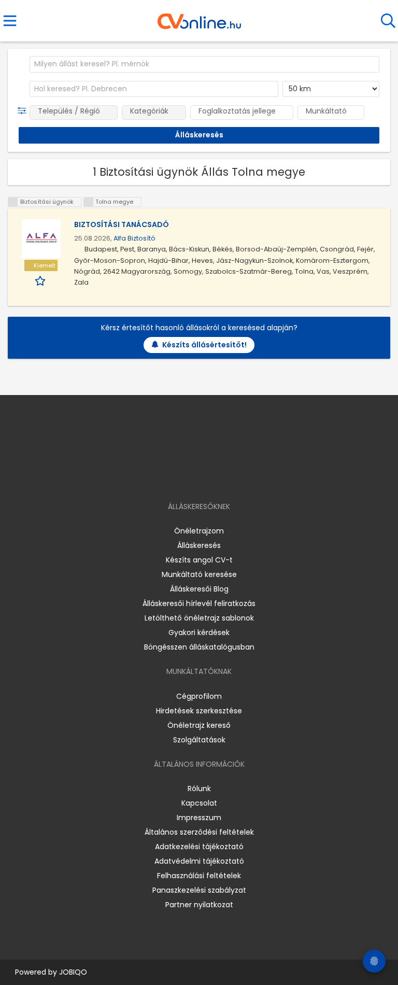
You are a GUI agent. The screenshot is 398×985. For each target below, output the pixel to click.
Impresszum (199, 817)
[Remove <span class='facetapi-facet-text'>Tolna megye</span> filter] (88, 202)
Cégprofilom (199, 696)
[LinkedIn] (209, 477)
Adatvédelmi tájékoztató (199, 861)
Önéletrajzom (199, 531)
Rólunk (199, 788)
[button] (24, 111)
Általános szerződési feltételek (199, 832)
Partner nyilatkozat (199, 904)
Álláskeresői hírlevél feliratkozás (199, 603)
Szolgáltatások (199, 740)
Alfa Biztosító (134, 238)
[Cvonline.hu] (199, 17)
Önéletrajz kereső (199, 725)
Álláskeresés (199, 545)
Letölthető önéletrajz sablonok (199, 618)
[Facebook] (175, 477)
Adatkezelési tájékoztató (199, 846)
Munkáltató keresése (199, 574)
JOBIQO (73, 972)
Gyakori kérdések (199, 632)
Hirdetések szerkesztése (199, 711)
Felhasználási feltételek (199, 875)
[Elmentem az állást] (41, 280)
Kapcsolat (199, 803)
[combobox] (204, 64)
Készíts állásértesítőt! (204, 345)
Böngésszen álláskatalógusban (199, 647)
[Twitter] (225, 477)
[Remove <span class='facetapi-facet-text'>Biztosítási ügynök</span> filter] (13, 202)
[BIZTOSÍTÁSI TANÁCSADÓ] (41, 238)
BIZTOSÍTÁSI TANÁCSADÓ (121, 224)
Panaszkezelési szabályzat (199, 890)
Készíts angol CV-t (199, 560)
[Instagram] (192, 477)
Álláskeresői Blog (199, 589)
